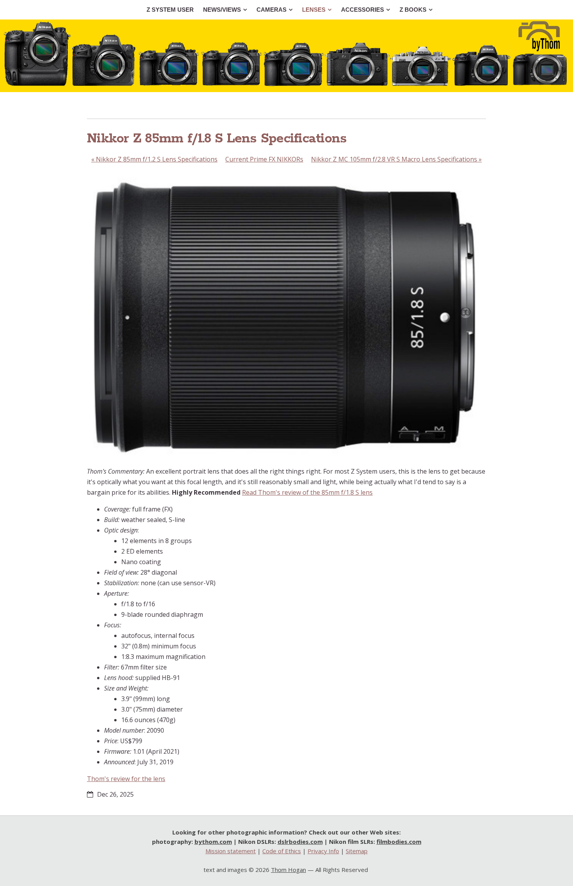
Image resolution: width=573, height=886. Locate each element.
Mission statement (230, 851)
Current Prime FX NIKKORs (264, 159)
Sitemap (357, 851)
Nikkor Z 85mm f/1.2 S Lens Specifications (154, 159)
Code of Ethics (281, 851)
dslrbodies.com (300, 841)
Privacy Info (323, 851)
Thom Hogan (288, 870)
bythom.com (213, 841)
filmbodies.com (399, 841)
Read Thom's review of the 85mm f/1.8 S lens (307, 492)
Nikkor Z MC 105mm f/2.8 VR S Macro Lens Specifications (396, 159)
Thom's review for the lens (126, 778)
